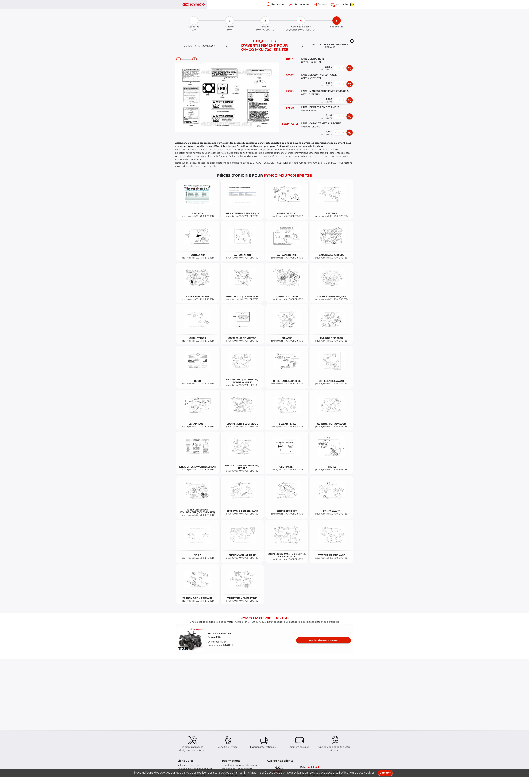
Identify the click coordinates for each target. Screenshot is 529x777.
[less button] (335, 68)
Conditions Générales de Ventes (239, 765)
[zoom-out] (178, 59)
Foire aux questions (188, 765)
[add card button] (349, 68)
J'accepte (385, 772)
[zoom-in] (194, 59)
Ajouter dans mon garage (323, 640)
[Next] (301, 46)
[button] (352, 41)
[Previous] (228, 46)
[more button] (343, 68)
